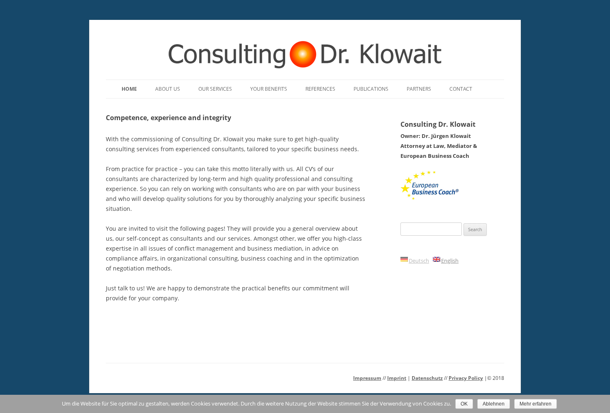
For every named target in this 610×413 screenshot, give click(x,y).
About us (167, 88)
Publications (371, 88)
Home (129, 88)
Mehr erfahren (535, 404)
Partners (419, 88)
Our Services (215, 88)
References (320, 88)
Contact (460, 88)
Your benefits (268, 88)
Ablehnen (494, 404)
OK (464, 404)
